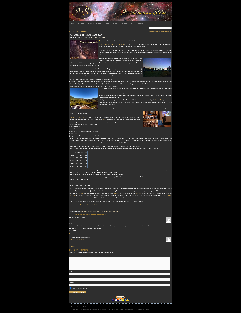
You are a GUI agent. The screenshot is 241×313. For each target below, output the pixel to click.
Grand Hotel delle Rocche (79, 117)
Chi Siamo (81, 23)
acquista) (138, 193)
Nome (71, 271)
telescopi (91, 211)
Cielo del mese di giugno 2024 (78, 31)
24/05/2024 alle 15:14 (75, 220)
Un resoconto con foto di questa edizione (111, 44)
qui (104, 119)
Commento (72, 256)
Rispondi (71, 234)
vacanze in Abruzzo (114, 211)
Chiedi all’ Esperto (127, 23)
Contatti (140, 23)
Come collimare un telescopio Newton (160, 31)
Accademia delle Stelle (98, 37)
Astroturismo (84, 211)
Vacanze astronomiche (101, 211)
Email (71, 277)
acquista (80, 193)
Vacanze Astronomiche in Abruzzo (90, 205)
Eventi (107, 23)
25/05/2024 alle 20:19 (77, 239)
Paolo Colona (145, 93)
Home (72, 23)
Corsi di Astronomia (94, 23)
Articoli (115, 23)
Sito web (71, 282)
